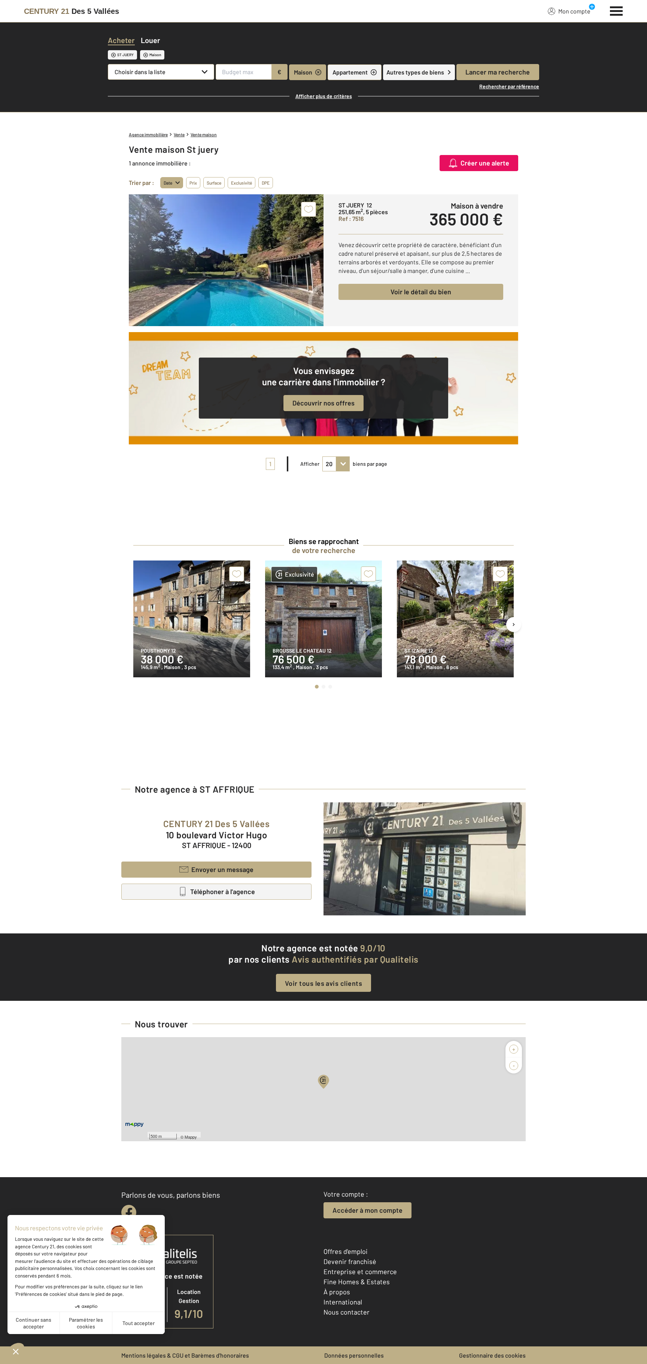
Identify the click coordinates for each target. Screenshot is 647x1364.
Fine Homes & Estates (357, 1282)
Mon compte (574, 11)
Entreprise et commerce (360, 1271)
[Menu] (616, 10)
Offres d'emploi (346, 1251)
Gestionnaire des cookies (492, 1355)
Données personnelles (354, 1355)
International (343, 1302)
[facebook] (128, 1212)
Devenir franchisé (350, 1261)
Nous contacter (347, 1312)
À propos (337, 1292)
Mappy (191, 1137)
